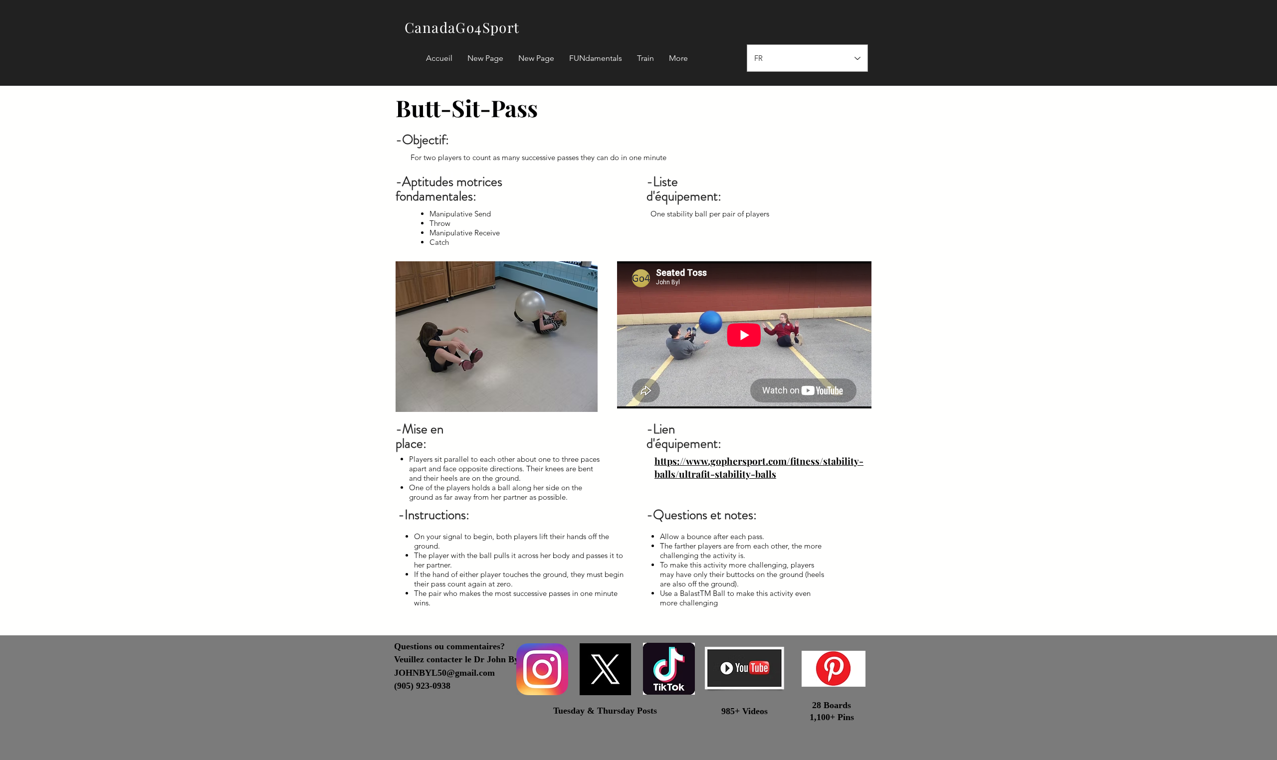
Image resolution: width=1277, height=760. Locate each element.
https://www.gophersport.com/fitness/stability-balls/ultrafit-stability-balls (758, 467)
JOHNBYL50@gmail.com (444, 673)
